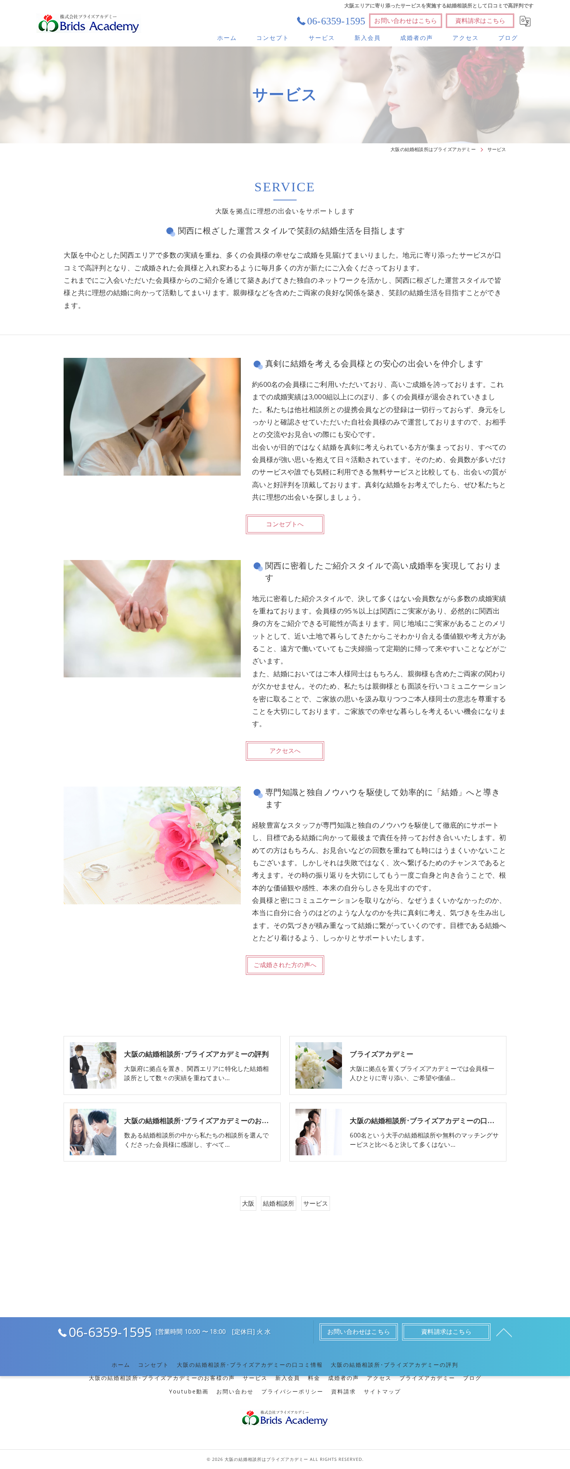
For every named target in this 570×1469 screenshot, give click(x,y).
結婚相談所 (278, 1203)
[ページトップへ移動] (504, 1332)
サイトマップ (382, 1391)
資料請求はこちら (480, 20)
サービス (315, 1203)
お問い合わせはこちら (405, 20)
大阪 (248, 1203)
